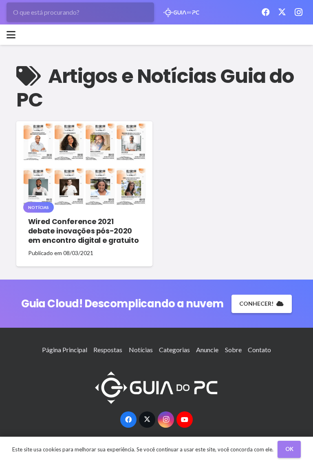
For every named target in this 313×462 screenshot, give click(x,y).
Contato (259, 349)
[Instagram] (298, 12)
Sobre (233, 349)
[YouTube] (184, 419)
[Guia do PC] (181, 12)
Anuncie (207, 349)
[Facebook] (266, 12)
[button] (11, 34)
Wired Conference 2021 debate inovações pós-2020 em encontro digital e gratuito (83, 231)
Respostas (107, 349)
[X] (282, 12)
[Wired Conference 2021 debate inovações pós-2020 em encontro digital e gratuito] (84, 164)
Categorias (174, 349)
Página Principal (64, 349)
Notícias (141, 349)
